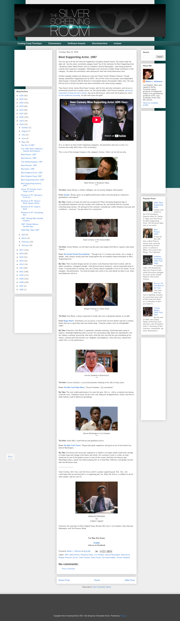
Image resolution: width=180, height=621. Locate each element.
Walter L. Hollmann (154, 81)
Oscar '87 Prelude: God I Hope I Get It (31, 190)
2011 (21, 272)
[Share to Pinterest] (111, 551)
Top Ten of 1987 (28, 145)
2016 (21, 253)
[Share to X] (106, 551)
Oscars (75, 557)
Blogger (123, 616)
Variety (66, 195)
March (24, 238)
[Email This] (101, 551)
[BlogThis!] (103, 551)
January (25, 245)
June (24, 138)
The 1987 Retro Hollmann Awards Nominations (32, 150)
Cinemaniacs (54, 43)
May (24, 142)
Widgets (10, 459)
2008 (21, 282)
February (26, 242)
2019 (21, 121)
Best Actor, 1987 (28, 169)
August (25, 131)
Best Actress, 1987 (29, 158)
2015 (21, 257)
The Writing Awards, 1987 (32, 162)
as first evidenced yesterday (69, 95)
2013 (21, 264)
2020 (21, 117)
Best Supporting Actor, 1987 (32, 180)
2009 (21, 279)
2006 (21, 289)
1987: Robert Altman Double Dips (29, 225)
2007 (21, 286)
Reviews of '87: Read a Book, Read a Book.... (31, 202)
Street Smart (96, 557)
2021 (21, 113)
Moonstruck (125, 555)
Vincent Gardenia (123, 557)
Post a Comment (68, 569)
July (23, 135)
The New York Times (72, 445)
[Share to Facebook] (108, 551)
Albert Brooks (74, 555)
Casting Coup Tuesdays (30, 43)
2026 (21, 95)
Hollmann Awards (76, 43)
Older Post (130, 580)
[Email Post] (96, 551)
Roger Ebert (68, 321)
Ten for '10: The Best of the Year (159, 285)
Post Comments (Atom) (102, 587)
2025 (21, 99)
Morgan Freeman (65, 557)
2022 (21, 110)
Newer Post (64, 580)
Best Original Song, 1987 (31, 176)
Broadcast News (87, 555)
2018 (21, 124)
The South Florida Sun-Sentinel (76, 254)
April (24, 235)
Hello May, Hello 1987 (30, 230)
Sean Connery (84, 557)
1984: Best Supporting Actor (158, 205)
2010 (21, 275)
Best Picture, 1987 (28, 154)
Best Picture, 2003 (157, 231)
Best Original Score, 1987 (31, 173)
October (25, 127)
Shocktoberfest (99, 43)
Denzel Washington (112, 555)
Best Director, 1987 (29, 165)
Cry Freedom (99, 555)
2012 (21, 268)
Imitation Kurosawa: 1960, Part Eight (158, 259)
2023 (21, 106)
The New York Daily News (74, 387)
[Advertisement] (36, 67)
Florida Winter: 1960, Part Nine (158, 311)
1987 (66, 555)
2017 (21, 250)
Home (97, 580)
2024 (21, 103)
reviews (117, 43)
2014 (21, 261)
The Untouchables (109, 557)
